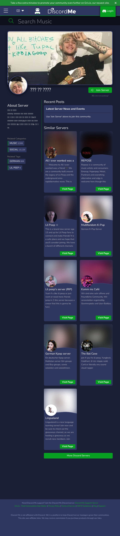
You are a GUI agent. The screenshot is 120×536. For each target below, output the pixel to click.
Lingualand (52, 418)
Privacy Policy (54, 506)
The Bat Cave (89, 353)
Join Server (102, 90)
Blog (95, 506)
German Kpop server (58, 353)
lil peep (15, 167)
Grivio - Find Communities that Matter (31, 506)
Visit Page (67, 189)
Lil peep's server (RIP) (58, 289)
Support (102, 506)
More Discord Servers (78, 455)
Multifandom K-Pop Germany (93, 227)
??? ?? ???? (40, 90)
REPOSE (86, 160)
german (17, 161)
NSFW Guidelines (84, 506)
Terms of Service (68, 506)
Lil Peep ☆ (51, 225)
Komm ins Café (90, 289)
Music (16, 143)
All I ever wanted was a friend (59, 163)
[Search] (11, 21)
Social (17, 149)
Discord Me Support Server (86, 503)
